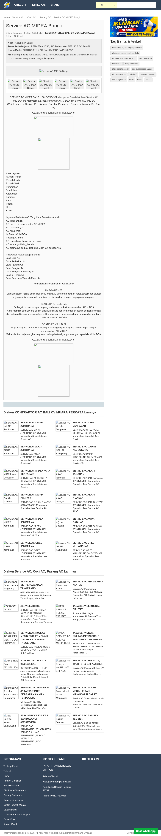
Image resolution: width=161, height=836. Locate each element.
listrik (131, 80)
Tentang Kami (10, 766)
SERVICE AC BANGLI (79, 46)
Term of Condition (12, 780)
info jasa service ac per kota (124, 58)
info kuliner (116, 64)
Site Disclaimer (11, 785)
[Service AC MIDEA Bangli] (54, 70)
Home (6, 17)
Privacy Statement (12, 795)
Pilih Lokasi (38, 4)
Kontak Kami (10, 824)
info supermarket (119, 74)
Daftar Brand (10, 809)
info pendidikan (131, 64)
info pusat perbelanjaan (142, 69)
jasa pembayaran (147, 74)
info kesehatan (145, 58)
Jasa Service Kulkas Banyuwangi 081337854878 (34, 719)
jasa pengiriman (119, 80)
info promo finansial (120, 69)
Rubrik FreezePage (26, 14)
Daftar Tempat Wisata (14, 805)
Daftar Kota (9, 819)
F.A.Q (6, 775)
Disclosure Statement (14, 790)
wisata (148, 80)
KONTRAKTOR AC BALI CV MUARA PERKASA (48, 50)
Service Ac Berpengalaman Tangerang (31, 585)
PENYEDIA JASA (40, 46)
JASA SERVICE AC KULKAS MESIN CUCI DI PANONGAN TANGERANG (87, 636)
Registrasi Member (13, 800)
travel (139, 80)
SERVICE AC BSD (30, 606)
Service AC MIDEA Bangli (66, 17)
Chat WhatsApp (145, 831)
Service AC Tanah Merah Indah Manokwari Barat (85, 691)
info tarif (133, 74)
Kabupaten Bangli (24, 42)
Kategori (20, 4)
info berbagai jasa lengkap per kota (127, 48)
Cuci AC (31, 17)
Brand (55, 4)
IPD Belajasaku (59, 46)
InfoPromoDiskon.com (15, 832)
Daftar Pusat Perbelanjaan (16, 814)
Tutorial (7, 771)
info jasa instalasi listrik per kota (125, 53)
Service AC (18, 17)
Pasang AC (45, 17)
